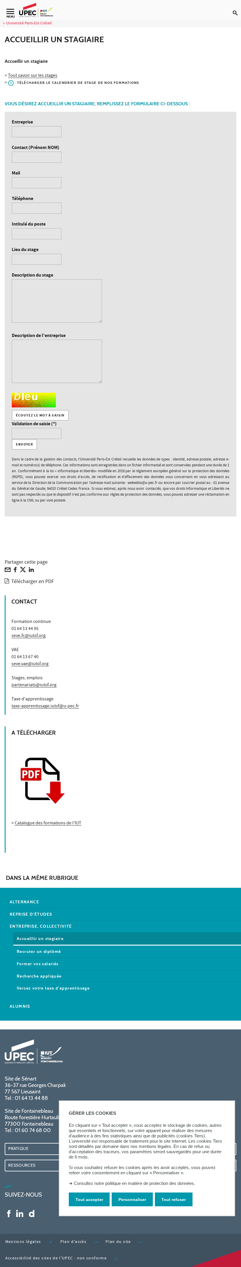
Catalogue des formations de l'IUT (48, 823)
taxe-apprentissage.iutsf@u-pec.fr (45, 706)
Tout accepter (89, 1199)
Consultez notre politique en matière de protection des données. (134, 1183)
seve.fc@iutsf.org (28, 636)
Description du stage (32, 275)
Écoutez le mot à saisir (40, 416)
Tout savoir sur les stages (32, 75)
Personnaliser (132, 1199)
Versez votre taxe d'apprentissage (53, 988)
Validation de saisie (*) (34, 424)
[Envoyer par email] (8, 571)
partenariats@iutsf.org (33, 685)
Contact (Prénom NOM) (35, 148)
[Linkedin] (31, 571)
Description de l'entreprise (39, 336)
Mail (16, 173)
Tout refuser (173, 1199)
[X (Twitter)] (23, 571)
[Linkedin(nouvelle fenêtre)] (19, 1213)
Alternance (24, 901)
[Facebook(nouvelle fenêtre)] (9, 1213)
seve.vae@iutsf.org (29, 664)
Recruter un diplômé (39, 951)
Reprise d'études (31, 914)
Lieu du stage (25, 250)
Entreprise (22, 122)
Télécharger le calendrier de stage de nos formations (78, 82)
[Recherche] (237, 8)
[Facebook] (15, 571)
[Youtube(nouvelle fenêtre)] (31, 1213)
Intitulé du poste (29, 224)
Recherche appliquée (39, 976)
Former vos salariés (38, 963)
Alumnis (20, 1006)
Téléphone (22, 199)
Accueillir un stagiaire (40, 938)
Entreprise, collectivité (41, 926)
